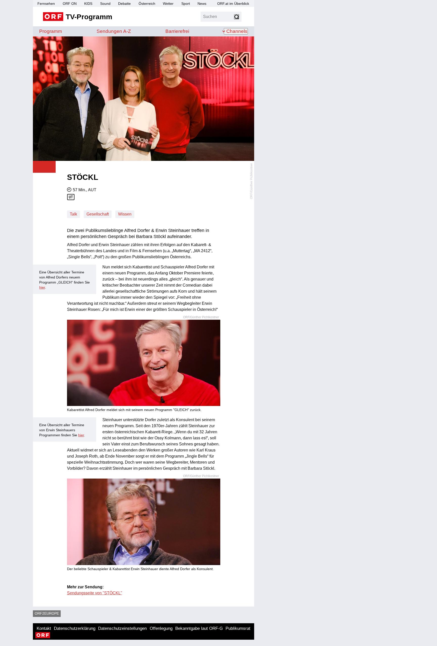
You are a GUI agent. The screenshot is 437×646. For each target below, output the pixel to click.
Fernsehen (46, 4)
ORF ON (70, 4)
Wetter (168, 4)
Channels (236, 31)
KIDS (88, 4)
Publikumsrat (238, 628)
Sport (185, 4)
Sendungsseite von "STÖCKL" (94, 593)
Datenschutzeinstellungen (122, 628)
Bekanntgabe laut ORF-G (199, 628)
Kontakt (44, 628)
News (202, 4)
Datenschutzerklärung (74, 628)
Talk (73, 214)
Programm (50, 31)
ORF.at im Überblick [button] (233, 4)
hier (42, 287)
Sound (105, 4)
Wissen (125, 214)
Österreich (147, 4)
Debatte (124, 4)
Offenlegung (161, 628)
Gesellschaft (97, 214)
